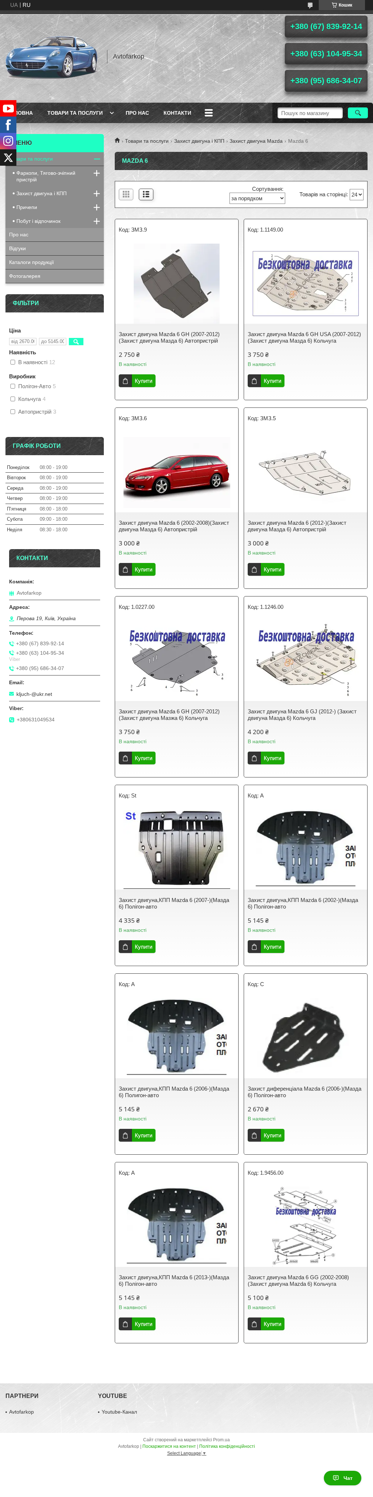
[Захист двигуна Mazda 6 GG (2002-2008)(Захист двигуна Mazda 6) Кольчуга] (306, 1227)
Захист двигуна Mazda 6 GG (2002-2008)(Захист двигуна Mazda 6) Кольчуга (298, 1280)
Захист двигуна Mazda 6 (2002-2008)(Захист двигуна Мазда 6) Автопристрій (174, 526)
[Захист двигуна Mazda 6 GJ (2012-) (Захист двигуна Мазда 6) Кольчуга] (306, 661)
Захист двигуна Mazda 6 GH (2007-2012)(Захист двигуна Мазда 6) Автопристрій (169, 337)
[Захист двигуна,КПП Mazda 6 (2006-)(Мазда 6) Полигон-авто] (177, 1038)
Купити (143, 381)
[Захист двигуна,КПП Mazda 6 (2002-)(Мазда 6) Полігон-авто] (306, 849)
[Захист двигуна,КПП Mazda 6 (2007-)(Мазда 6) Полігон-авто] (177, 849)
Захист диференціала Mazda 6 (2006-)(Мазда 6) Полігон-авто (304, 1092)
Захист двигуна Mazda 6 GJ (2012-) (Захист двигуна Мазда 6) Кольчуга (302, 714)
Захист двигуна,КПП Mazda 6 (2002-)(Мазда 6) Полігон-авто (303, 903)
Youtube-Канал (119, 1412)
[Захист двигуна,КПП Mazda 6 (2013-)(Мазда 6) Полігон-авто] (177, 1227)
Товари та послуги (75, 113)
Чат (348, 1478)
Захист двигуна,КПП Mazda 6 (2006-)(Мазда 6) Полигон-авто (174, 1092)
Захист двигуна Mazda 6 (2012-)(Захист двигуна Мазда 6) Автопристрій (297, 526)
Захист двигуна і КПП (199, 141)
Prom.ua (221, 1439)
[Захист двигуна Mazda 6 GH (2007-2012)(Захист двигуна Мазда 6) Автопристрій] (177, 284)
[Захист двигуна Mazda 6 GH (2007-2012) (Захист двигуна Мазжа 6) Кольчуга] (177, 661)
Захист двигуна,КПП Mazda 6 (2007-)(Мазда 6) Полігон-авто (174, 903)
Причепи (26, 207)
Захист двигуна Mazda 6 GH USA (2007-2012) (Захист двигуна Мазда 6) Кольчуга (304, 337)
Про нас (137, 113)
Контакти (177, 113)
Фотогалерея (24, 276)
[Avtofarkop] (52, 56)
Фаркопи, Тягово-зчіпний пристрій (45, 176)
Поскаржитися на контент (169, 1446)
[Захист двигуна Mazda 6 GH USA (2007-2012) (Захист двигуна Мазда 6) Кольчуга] (306, 284)
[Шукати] (358, 112)
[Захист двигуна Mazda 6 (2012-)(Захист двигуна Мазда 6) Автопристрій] (306, 472)
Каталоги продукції (31, 262)
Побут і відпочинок (38, 221)
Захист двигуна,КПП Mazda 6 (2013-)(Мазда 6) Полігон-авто (174, 1280)
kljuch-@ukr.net (34, 694)
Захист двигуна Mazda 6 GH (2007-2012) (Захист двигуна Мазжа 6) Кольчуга (169, 714)
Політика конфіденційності (227, 1446)
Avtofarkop (21, 1412)
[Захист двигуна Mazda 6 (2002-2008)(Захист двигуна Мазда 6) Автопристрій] (177, 472)
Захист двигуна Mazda (256, 141)
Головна (20, 113)
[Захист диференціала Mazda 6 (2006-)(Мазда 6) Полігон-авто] (306, 1038)
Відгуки (17, 248)
